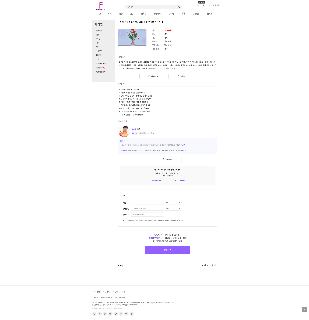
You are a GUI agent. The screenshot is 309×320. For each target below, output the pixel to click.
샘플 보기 (183, 76)
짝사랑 (143, 13)
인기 (110, 13)
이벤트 (209, 13)
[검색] (179, 7)
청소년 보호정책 (120, 297)
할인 (121, 13)
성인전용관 (99, 67)
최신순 (214, 265)
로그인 (208, 5)
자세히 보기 (169, 159)
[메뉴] (93, 14)
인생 (183, 13)
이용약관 (95, 297)
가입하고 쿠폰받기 (180, 180)
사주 (166, 37)
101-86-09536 (169, 302)
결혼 (97, 47)
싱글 (131, 13)
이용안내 (216, 5)
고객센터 (96, 291)
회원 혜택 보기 (155, 180)
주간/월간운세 (100, 71)
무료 (99, 13)
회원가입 (201, 5)
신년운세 (98, 30)
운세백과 (196, 13)
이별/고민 (157, 13)
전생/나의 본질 (100, 63)
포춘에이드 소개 (119, 291)
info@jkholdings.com (129, 305)
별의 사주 (167, 41)
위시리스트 (154, 76)
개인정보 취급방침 (106, 297)
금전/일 (171, 13)
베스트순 (207, 265)
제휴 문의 (106, 291)
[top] (304, 309)
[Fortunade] (101, 6)
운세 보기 (167, 250)
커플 (97, 43)
